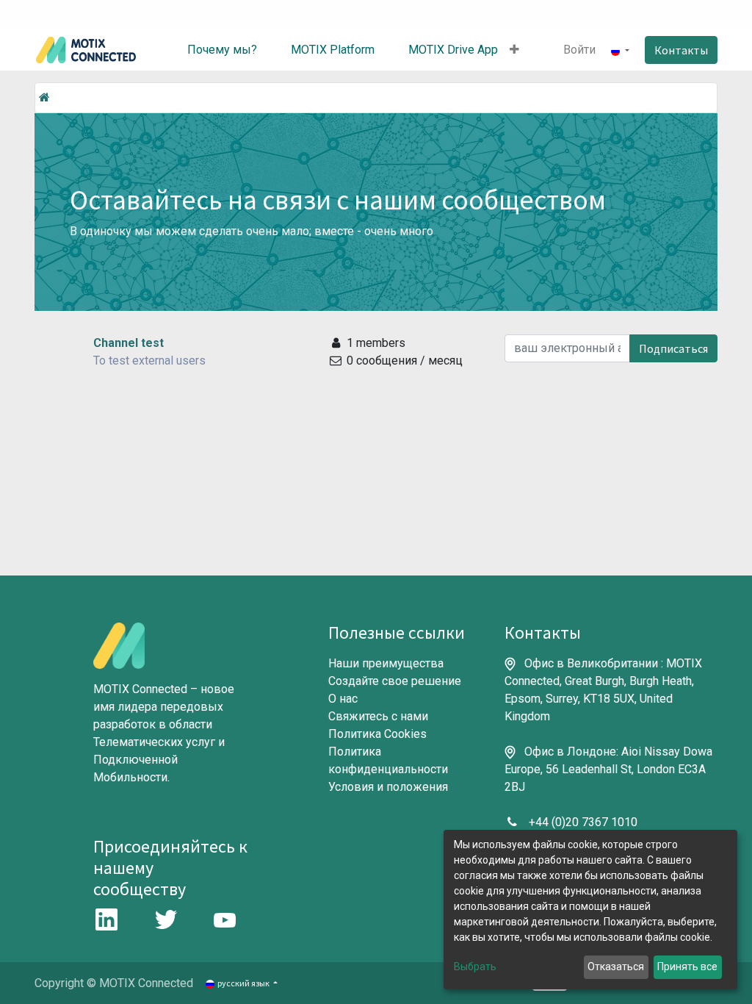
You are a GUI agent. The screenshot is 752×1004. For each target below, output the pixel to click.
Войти (579, 50)
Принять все (687, 966)
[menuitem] (211, 50)
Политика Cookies (377, 734)
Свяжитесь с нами (378, 716)
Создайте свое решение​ (394, 681)
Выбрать (475, 966)
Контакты (681, 50)
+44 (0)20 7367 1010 (583, 822)
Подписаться (673, 348)
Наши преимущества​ (386, 663)
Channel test (128, 343)
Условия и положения (388, 787)
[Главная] (44, 97)
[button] (514, 50)
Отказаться (616, 966)
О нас (343, 699)
